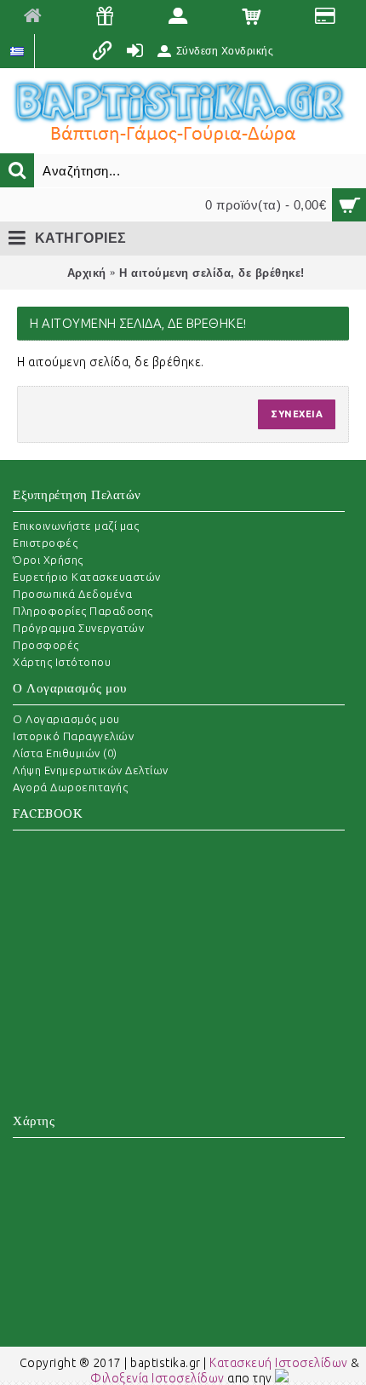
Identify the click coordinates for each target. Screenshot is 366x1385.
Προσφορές (46, 645)
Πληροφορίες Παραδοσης (83, 611)
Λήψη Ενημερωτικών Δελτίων (91, 770)
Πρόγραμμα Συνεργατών (78, 628)
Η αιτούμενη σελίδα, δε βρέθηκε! (212, 273)
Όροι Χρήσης (48, 560)
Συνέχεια (297, 414)
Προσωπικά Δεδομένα (72, 594)
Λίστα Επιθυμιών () (65, 753)
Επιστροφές (45, 543)
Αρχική (86, 273)
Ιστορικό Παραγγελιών (73, 736)
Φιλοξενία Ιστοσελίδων (157, 1378)
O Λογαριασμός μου (66, 719)
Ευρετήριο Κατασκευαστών (87, 577)
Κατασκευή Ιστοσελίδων (278, 1363)
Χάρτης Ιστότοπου (62, 662)
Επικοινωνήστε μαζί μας (76, 526)
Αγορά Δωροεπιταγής (70, 787)
